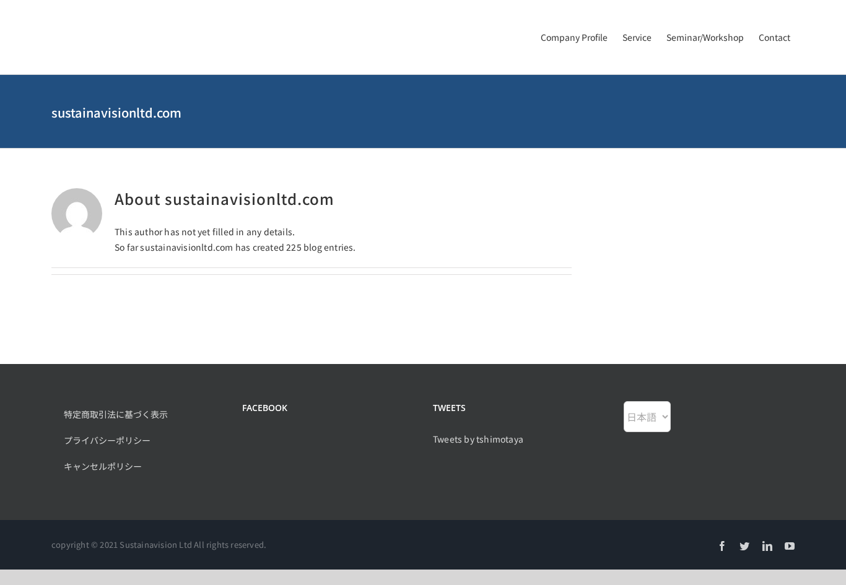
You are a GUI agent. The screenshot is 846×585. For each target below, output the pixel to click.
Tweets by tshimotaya (478, 439)
